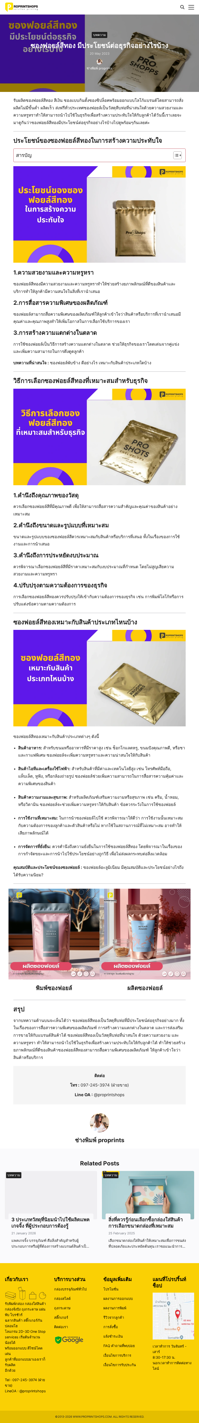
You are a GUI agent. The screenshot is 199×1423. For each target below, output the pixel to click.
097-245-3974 (95, 1085)
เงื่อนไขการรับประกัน (119, 1365)
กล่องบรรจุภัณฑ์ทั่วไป (70, 1289)
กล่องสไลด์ (62, 1298)
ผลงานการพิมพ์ (114, 1308)
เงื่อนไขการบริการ (117, 1355)
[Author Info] (99, 1131)
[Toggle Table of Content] (175, 155)
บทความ (99, 35)
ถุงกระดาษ (62, 1308)
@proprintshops (109, 1094)
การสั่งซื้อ (110, 1327)
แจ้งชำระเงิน (113, 1336)
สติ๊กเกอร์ (61, 1318)
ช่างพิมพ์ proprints (99, 68)
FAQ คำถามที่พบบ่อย (119, 1346)
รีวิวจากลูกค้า (113, 1318)
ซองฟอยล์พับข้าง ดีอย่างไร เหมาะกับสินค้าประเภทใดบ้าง (100, 362)
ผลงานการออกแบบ (118, 1298)
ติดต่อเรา (61, 1327)
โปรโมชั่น (110, 1289)
